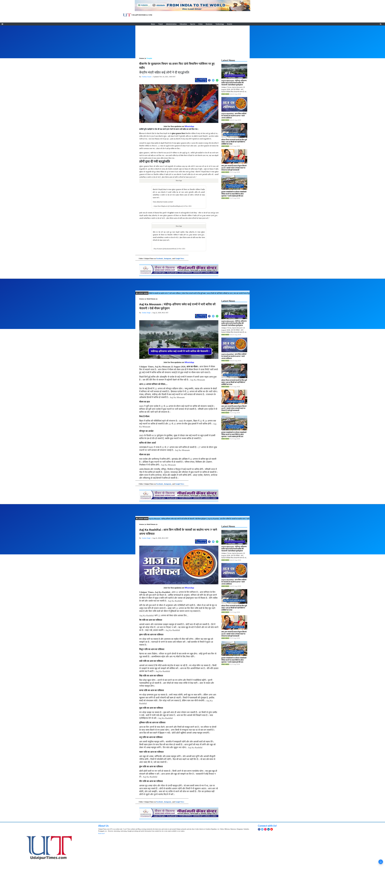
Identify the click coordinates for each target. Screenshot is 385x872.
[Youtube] (271, 829)
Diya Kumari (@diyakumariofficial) (165, 249)
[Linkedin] (268, 829)
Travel (160, 24)
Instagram (167, 258)
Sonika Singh (146, 312)
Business (209, 24)
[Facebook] (259, 829)
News (153, 24)
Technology (219, 24)
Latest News (228, 60)
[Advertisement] (192, 40)
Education (183, 24)
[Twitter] (262, 829)
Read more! (101, 833)
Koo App (179, 180)
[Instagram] (265, 829)
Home (141, 58)
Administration (171, 24)
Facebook (159, 258)
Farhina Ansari (146, 77)
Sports (192, 24)
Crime (200, 24)
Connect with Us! (267, 825)
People (149, 58)
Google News (179, 258)
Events (229, 24)
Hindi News (151, 299)
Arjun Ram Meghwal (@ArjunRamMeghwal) (168, 206)
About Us (103, 825)
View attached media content (163, 202)
